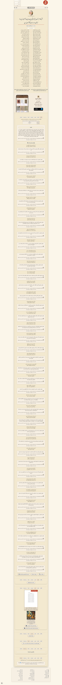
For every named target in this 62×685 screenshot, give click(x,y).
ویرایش (28, 139)
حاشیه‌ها (21, 117)
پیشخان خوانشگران (31, 677)
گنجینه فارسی (29, 122)
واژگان (38, 117)
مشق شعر (32, 117)
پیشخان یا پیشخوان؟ (30, 678)
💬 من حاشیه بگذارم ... (23, 660)
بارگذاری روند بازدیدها (31, 652)
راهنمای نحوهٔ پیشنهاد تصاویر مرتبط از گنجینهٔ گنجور (31, 628)
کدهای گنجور (31, 669)
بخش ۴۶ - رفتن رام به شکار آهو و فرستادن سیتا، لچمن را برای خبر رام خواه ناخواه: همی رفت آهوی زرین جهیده (39, 90)
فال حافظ (46, 673)
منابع (20, 677)
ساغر (32, 672)
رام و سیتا (29, 16)
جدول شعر (46, 672)
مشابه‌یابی (46, 676)
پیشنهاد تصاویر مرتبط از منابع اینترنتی (31, 625)
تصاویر (35, 117)
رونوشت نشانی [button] (34, 574)
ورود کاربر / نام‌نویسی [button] (31, 7)
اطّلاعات (41, 117)
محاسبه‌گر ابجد (31, 675)
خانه (47, 669)
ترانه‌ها (28, 117)
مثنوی (29, 121)
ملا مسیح (33, 16)
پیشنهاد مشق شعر (31, 635)
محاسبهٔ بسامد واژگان (31, 582)
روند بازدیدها (25, 117)
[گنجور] (45, 2)
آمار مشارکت (20, 675)
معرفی (20, 669)
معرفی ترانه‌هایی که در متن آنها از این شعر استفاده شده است (31, 643)
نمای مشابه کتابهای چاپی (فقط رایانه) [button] (24, 574)
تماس (20, 678)
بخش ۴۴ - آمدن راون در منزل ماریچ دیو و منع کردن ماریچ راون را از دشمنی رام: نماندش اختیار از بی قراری (22, 90)
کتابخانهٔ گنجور (31, 673)
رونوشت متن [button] (41, 574)
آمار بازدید (20, 676)
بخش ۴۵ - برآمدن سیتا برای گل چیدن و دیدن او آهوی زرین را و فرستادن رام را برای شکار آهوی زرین (31, 21)
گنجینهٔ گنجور (31, 674)
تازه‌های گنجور (46, 677)
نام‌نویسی (33, 662)
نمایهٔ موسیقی (46, 674)
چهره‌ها (20, 672)
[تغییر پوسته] (2, 683)
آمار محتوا (20, 674)
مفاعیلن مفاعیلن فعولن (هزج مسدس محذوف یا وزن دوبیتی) (30, 120)
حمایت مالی (20, 673)
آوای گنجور (32, 676)
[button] (47, 8)
